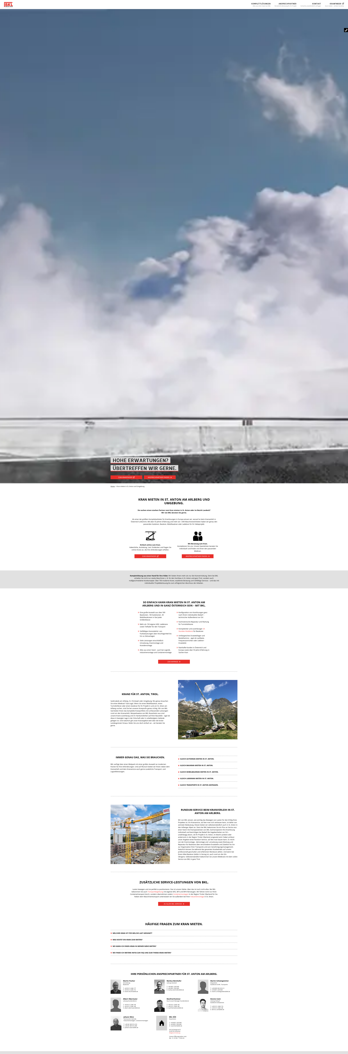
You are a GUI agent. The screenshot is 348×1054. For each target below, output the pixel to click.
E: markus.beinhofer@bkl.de (175, 990)
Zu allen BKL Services (173, 904)
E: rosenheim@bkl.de (175, 1026)
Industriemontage (197, 897)
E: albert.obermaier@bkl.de (131, 1008)
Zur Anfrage (172, 662)
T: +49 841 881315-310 (130, 1024)
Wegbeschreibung (174, 1033)
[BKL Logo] (8, 4)
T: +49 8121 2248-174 (216, 1006)
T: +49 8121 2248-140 (173, 1004)
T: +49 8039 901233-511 (217, 988)
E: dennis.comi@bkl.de (217, 1009)
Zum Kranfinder (125, 477)
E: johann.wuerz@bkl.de (131, 1027)
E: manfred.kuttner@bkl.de (175, 1008)
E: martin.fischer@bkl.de (130, 991)
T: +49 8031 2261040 (173, 986)
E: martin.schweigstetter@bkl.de (220, 991)
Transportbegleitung (155, 892)
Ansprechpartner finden (158, 477)
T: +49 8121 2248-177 (129, 988)
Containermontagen (180, 894)
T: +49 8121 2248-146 (129, 1004)
